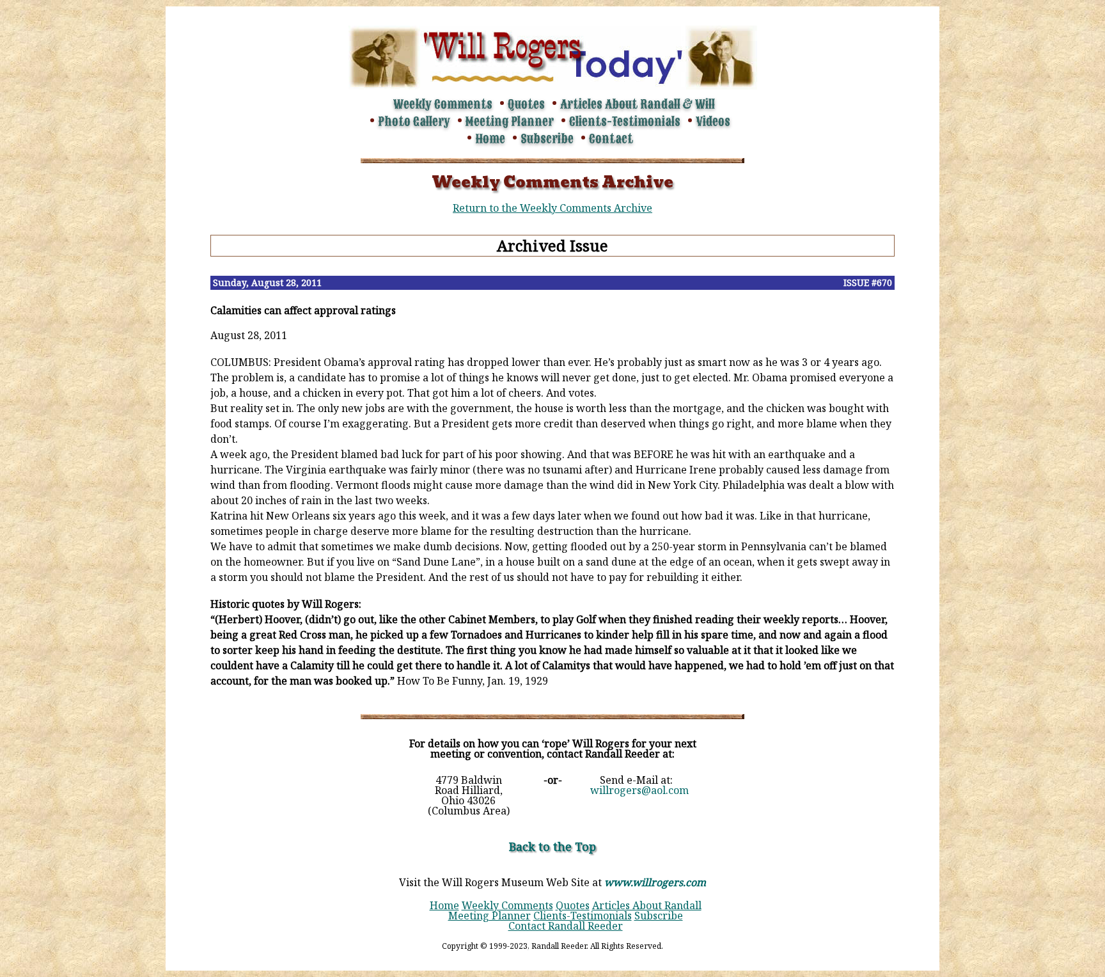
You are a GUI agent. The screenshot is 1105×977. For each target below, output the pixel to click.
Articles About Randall (646, 905)
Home (490, 139)
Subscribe (547, 139)
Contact (611, 139)
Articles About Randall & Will (637, 104)
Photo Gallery (414, 121)
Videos (713, 121)
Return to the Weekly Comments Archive (552, 208)
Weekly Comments (442, 104)
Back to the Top (552, 846)
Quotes (526, 104)
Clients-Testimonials (624, 121)
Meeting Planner (510, 121)
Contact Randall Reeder (565, 926)
